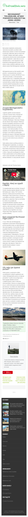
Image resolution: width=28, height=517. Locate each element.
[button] (14, 98)
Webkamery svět (7, 480)
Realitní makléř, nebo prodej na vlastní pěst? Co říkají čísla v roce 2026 (17, 412)
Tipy (4, 459)
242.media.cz (7, 512)
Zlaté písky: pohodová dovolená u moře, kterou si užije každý (17, 427)
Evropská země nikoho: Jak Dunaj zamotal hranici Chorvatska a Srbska (17, 405)
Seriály (4, 450)
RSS (23, 512)
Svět (4, 455)
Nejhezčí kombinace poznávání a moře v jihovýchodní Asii (15, 420)
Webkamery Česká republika (9, 471)
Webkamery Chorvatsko (8, 476)
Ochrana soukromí (14, 512)
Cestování (5, 441)
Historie (4, 446)
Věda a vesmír (6, 463)
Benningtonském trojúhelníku (10, 327)
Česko (4, 437)
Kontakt (20, 512)
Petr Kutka (6, 44)
